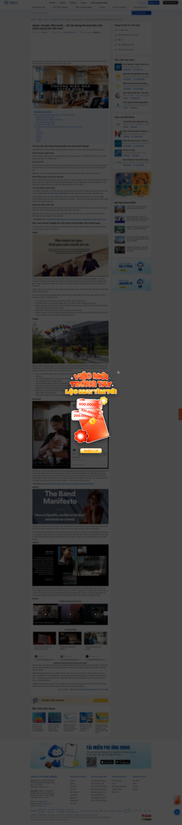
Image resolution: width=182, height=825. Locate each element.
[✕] (91, 412)
